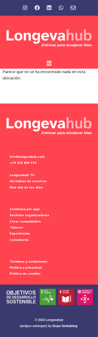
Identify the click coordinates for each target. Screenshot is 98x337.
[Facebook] (37, 8)
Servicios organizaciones (29, 215)
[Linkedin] (49, 8)
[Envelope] (73, 8)
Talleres (16, 227)
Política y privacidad (26, 267)
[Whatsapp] (61, 8)
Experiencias (20, 233)
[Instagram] (25, 8)
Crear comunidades (25, 221)
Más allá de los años (26, 187)
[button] (48, 63)
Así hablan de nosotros (28, 181)
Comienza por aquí (24, 209)
